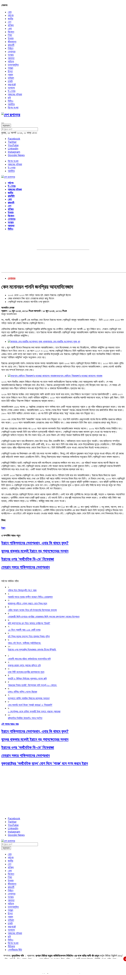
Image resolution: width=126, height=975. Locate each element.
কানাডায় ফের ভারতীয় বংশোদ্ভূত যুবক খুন (62, 341)
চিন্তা (10, 71)
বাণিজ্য (11, 25)
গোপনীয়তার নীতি (15, 949)
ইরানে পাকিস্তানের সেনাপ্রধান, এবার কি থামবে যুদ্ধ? (35, 543)
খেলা (10, 28)
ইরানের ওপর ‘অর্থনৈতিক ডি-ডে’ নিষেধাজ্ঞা (27, 559)
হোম (9, 12)
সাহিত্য (11, 61)
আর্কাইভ (11, 104)
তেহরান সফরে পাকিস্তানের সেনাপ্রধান (25, 567)
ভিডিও (10, 101)
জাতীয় (10, 18)
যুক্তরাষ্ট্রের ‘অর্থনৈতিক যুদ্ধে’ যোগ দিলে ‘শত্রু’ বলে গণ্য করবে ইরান (44, 763)
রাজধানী (11, 45)
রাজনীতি (11, 196)
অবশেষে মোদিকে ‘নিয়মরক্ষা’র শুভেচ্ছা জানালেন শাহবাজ (79, 375)
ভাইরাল (11, 78)
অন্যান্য (11, 87)
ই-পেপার (11, 91)
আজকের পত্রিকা (15, 94)
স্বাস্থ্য (10, 68)
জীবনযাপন (12, 41)
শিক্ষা (10, 35)
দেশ (9, 22)
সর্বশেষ (10, 15)
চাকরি (10, 81)
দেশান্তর (11, 51)
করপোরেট (12, 84)
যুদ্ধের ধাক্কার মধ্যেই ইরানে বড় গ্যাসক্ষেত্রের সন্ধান (34, 551)
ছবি (9, 97)
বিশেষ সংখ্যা (13, 107)
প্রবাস (10, 74)
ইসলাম (10, 38)
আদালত (11, 58)
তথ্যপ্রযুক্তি (13, 64)
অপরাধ (11, 54)
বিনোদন (11, 31)
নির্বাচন (10, 48)
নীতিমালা (11, 946)
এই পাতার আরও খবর (10, 724)
